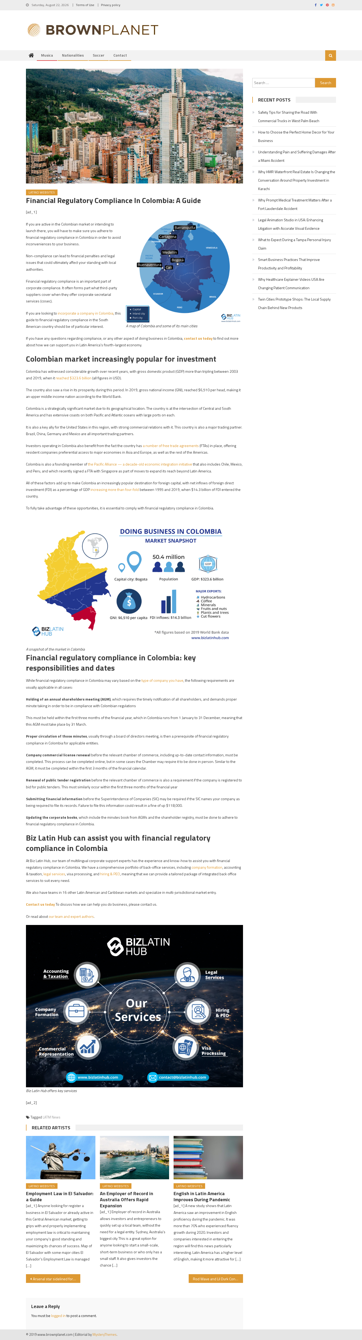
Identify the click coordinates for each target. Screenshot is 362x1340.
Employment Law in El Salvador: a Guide (59, 1196)
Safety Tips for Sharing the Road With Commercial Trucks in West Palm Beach (288, 116)
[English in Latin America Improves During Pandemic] (208, 1157)
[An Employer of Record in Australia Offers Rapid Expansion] (134, 1157)
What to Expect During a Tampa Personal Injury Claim (294, 244)
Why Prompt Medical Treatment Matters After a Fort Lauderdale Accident (295, 204)
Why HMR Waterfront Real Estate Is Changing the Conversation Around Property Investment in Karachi (296, 180)
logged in (58, 1315)
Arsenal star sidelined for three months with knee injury (56, 1279)
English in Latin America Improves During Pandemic (202, 1196)
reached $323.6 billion (73, 378)
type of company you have (162, 680)
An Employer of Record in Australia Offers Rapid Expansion (126, 1199)
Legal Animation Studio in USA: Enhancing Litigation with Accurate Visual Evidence (290, 224)
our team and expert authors (71, 916)
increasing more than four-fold (115, 489)
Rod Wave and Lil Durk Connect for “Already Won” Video (218, 1279)
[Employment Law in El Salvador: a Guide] (60, 1157)
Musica (47, 55)
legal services (54, 874)
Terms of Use (85, 4)
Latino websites (42, 192)
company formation (207, 867)
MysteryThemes (104, 1334)
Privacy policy (110, 4)
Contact (120, 55)
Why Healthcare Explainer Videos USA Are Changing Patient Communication (291, 284)
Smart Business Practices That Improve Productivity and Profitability (289, 264)
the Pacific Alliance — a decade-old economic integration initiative (139, 464)
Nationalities (73, 55)
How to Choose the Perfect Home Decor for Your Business (296, 136)
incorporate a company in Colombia (85, 313)
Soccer (98, 55)
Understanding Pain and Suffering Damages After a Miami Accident (297, 156)
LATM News (51, 1117)
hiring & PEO (110, 874)
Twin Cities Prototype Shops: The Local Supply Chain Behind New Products (294, 303)
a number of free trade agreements (171, 445)
